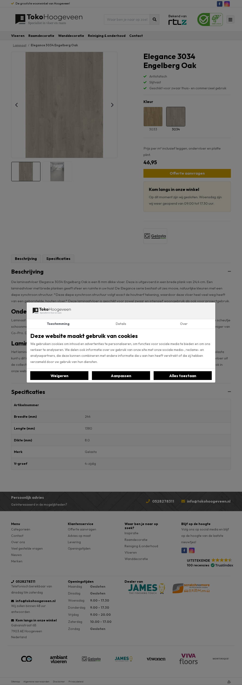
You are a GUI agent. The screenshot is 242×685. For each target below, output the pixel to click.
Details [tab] (121, 324)
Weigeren (59, 375)
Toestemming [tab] (58, 324)
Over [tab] (184, 324)
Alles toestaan (182, 375)
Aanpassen (121, 375)
